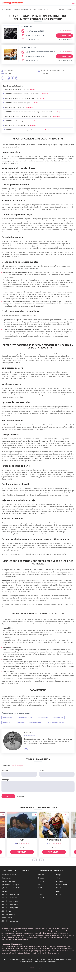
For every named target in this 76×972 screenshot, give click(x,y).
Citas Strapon (20, 722)
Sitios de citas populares (10, 921)
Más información (64, 40)
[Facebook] (3, 78)
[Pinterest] (17, 78)
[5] (22, 765)
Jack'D (42, 98)
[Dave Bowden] (12, 740)
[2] (15, 765)
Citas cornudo (58, 717)
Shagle (58, 875)
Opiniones (11, 959)
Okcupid (41, 898)
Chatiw (36, 103)
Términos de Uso (66, 959)
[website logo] (10, 33)
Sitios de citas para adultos (55, 722)
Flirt (39, 891)
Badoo (58, 894)
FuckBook (59, 881)
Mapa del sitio (21, 959)
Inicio (4, 959)
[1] (13, 765)
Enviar (8, 796)
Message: (5, 780)
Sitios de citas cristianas (9, 901)
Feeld (40, 888)
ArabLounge (29, 107)
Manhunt (45, 94)
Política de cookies (26, 962)
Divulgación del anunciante (49, 959)
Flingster (41, 881)
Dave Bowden (30, 733)
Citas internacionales (8, 875)
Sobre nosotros (32, 959)
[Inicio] (12, 2)
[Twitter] (12, 78)
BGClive (32, 89)
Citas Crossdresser (43, 717)
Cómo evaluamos (40, 962)
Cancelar (20, 796)
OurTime (59, 891)
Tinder (40, 885)
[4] (20, 765)
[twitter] (26, 748)
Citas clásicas (6, 878)
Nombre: (5, 770)
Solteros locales (7, 918)
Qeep (58, 112)
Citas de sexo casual (8, 881)
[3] (18, 765)
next (41, 860)
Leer (22, 847)
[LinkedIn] (8, 78)
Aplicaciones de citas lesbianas (12, 888)
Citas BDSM (5, 891)
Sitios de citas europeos (9, 904)
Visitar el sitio (64, 35)
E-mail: (42, 770)
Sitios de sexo (7, 717)
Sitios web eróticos (35, 722)
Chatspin (33, 125)
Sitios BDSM (7, 722)
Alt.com (59, 878)
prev (34, 860)
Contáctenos (51, 962)
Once (35, 121)
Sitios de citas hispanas (9, 908)
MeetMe (41, 875)
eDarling (41, 894)
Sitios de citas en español (10, 894)
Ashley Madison (61, 885)
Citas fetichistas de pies (24, 717)
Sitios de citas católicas (9, 898)
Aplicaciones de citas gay (10, 885)
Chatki (47, 130)
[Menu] (73, 3)
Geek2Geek (56, 116)
